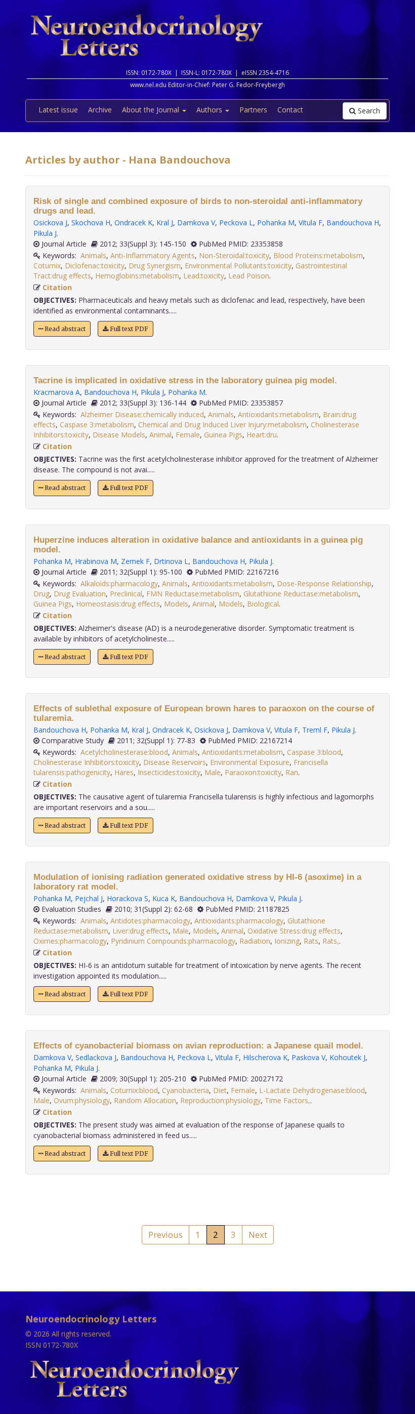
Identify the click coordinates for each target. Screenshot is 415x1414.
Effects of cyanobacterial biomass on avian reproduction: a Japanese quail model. (198, 1046)
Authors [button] (210, 109)
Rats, (330, 941)
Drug (41, 593)
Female (188, 434)
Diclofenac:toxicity (94, 265)
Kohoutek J (347, 1057)
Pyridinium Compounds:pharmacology (173, 941)
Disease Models (119, 434)
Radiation (254, 941)
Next (257, 1234)
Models (176, 604)
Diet (220, 1090)
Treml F (314, 730)
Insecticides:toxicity (169, 772)
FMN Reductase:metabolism (192, 593)
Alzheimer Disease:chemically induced (142, 414)
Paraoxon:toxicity (253, 772)
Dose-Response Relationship (324, 583)
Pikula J (45, 233)
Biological (263, 604)
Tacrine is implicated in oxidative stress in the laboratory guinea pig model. (185, 380)
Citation (57, 287)
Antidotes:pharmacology (150, 920)
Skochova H (90, 222)
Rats (311, 941)
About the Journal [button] (151, 109)
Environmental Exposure (249, 762)
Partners (253, 109)
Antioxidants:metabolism (278, 414)
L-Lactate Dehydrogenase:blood (312, 1090)
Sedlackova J (95, 1057)
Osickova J (50, 222)
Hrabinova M (96, 561)
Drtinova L (171, 561)
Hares (124, 772)
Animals (93, 255)
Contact (290, 109)
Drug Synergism (155, 265)
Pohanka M (276, 222)
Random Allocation (145, 1100)
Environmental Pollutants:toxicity (238, 265)
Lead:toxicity (203, 275)
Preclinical (126, 593)
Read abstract (64, 329)
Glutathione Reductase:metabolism (300, 593)
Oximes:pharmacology (70, 941)
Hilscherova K (265, 1057)
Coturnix (47, 265)
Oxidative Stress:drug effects (294, 931)
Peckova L (236, 222)
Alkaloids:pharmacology (119, 583)
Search (368, 110)
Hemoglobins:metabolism (137, 275)
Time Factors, (287, 1100)
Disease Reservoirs (174, 762)
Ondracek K (133, 222)
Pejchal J (89, 898)
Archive (100, 109)
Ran (291, 772)
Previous (165, 1234)
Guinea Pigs (223, 434)
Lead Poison (248, 275)
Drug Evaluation (80, 593)
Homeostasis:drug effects (118, 604)
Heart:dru (261, 434)
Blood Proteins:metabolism (318, 255)
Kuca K (163, 898)
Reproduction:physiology (220, 1100)
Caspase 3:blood (314, 752)
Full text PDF (128, 329)
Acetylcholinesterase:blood (124, 752)
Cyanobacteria (185, 1090)
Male (212, 772)
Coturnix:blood (134, 1090)
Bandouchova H (352, 222)
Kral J (164, 222)
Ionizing (287, 941)
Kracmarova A (56, 392)
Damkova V (196, 222)
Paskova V (308, 1057)
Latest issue (58, 109)
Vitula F (310, 222)
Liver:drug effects (140, 931)
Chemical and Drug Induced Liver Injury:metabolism (222, 424)
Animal (160, 434)
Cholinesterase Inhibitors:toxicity (86, 762)
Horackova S (127, 898)
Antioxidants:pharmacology (238, 920)
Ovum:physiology (82, 1100)
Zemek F (135, 561)
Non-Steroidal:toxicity (234, 255)
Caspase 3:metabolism (97, 424)
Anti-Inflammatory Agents (152, 255)
